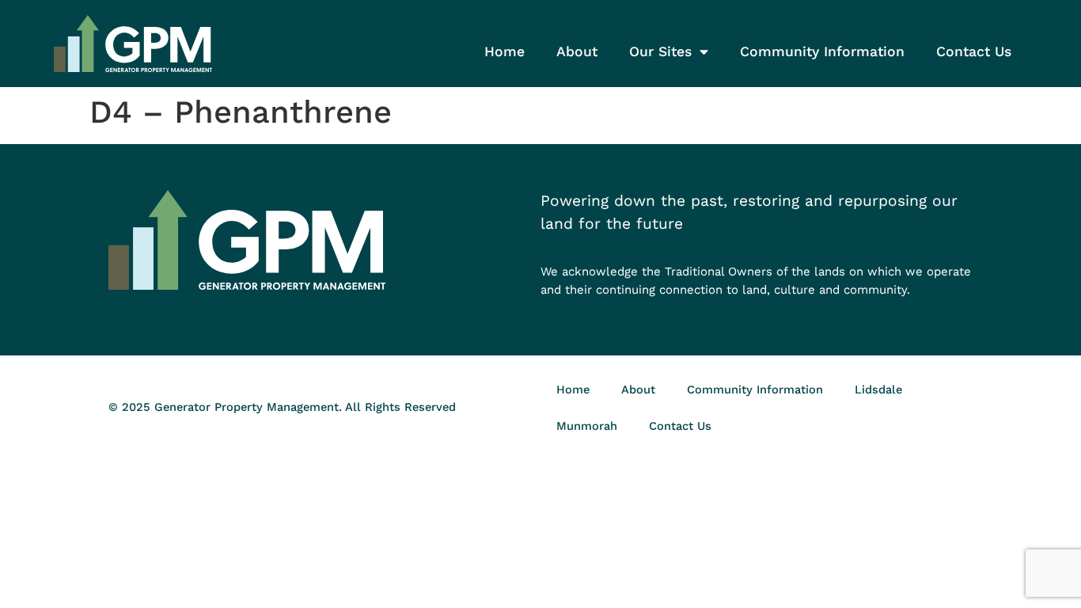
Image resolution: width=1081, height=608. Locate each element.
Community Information (822, 51)
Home (504, 51)
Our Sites (660, 51)
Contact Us (973, 51)
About (576, 51)
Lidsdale (878, 389)
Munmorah (586, 426)
